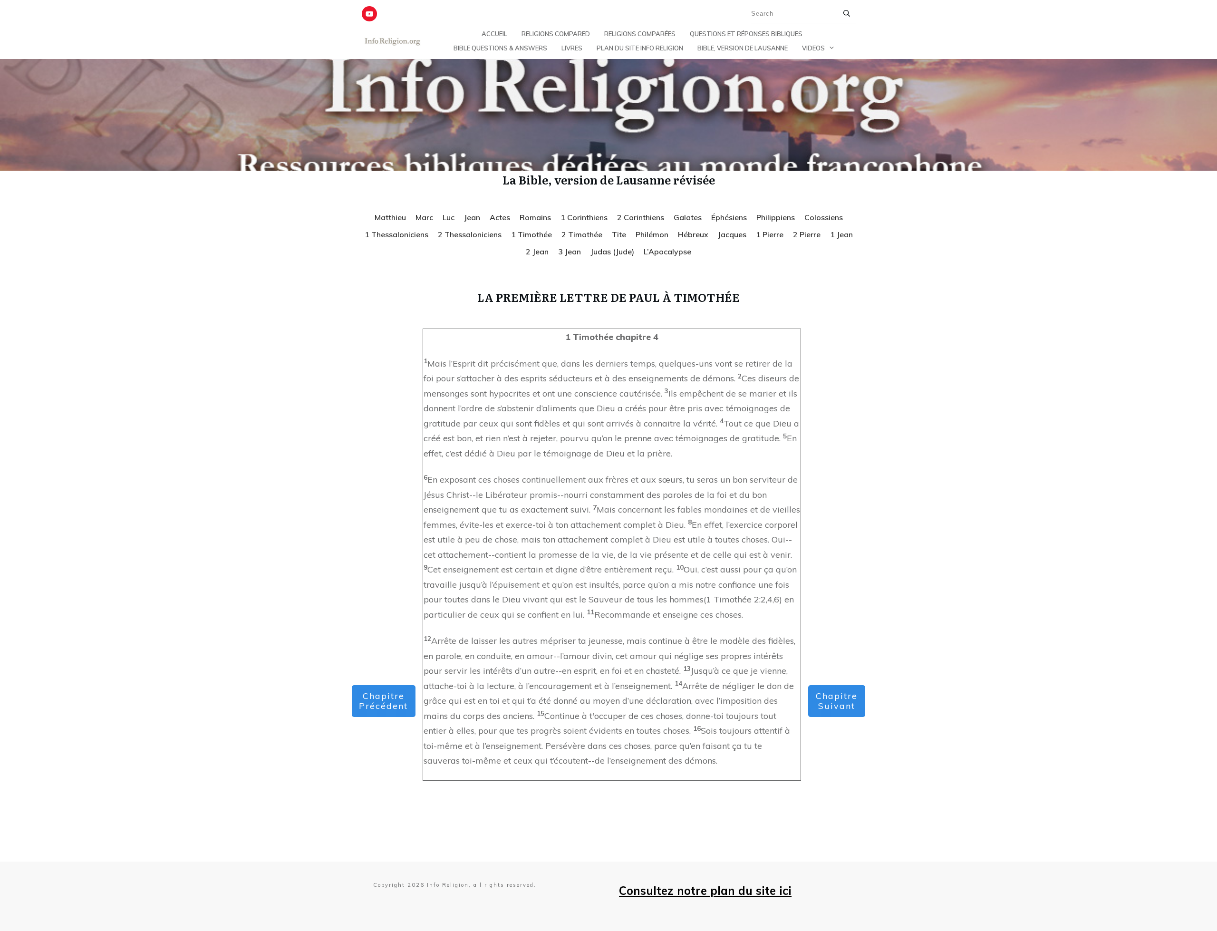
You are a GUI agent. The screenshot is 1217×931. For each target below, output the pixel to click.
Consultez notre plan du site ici (705, 890)
